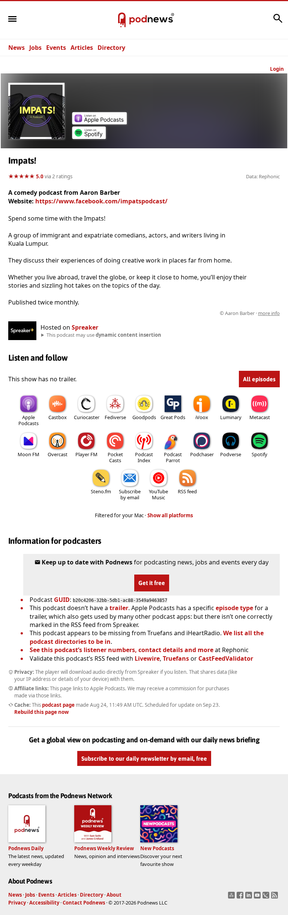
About (114, 894)
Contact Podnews (84, 902)
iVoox (201, 417)
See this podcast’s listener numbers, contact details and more (121, 650)
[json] (266, 897)
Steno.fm (101, 491)
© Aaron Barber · (250, 313)
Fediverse (115, 417)
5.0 (40, 176)
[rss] (275, 897)
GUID (62, 600)
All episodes (259, 379)
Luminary (231, 417)
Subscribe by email (130, 494)
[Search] (278, 22)
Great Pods (172, 417)
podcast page (58, 705)
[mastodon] (232, 897)
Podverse (230, 454)
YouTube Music (158, 494)
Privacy (17, 902)
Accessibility (44, 902)
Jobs (35, 47)
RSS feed (187, 491)
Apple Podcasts (28, 420)
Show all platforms (170, 515)
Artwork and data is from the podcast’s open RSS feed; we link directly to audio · (161, 313)
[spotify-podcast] (89, 137)
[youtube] (258, 897)
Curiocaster (86, 417)
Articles (81, 47)
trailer (119, 608)
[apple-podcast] (99, 122)
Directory (111, 47)
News (16, 47)
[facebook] (241, 897)
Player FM (86, 454)
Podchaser (202, 454)
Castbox (57, 417)
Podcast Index (144, 457)
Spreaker (85, 327)
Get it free (151, 582)
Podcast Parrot (173, 457)
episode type (234, 608)
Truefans (176, 658)
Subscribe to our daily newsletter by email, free (144, 758)
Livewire (147, 658)
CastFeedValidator (225, 658)
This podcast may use (103, 334)
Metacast (259, 417)
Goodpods (144, 417)
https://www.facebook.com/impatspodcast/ (101, 201)
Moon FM (28, 454)
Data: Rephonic (263, 176)
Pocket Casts (115, 457)
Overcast (58, 454)
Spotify (259, 454)
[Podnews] (121, 20)
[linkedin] (249, 897)
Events (56, 47)
